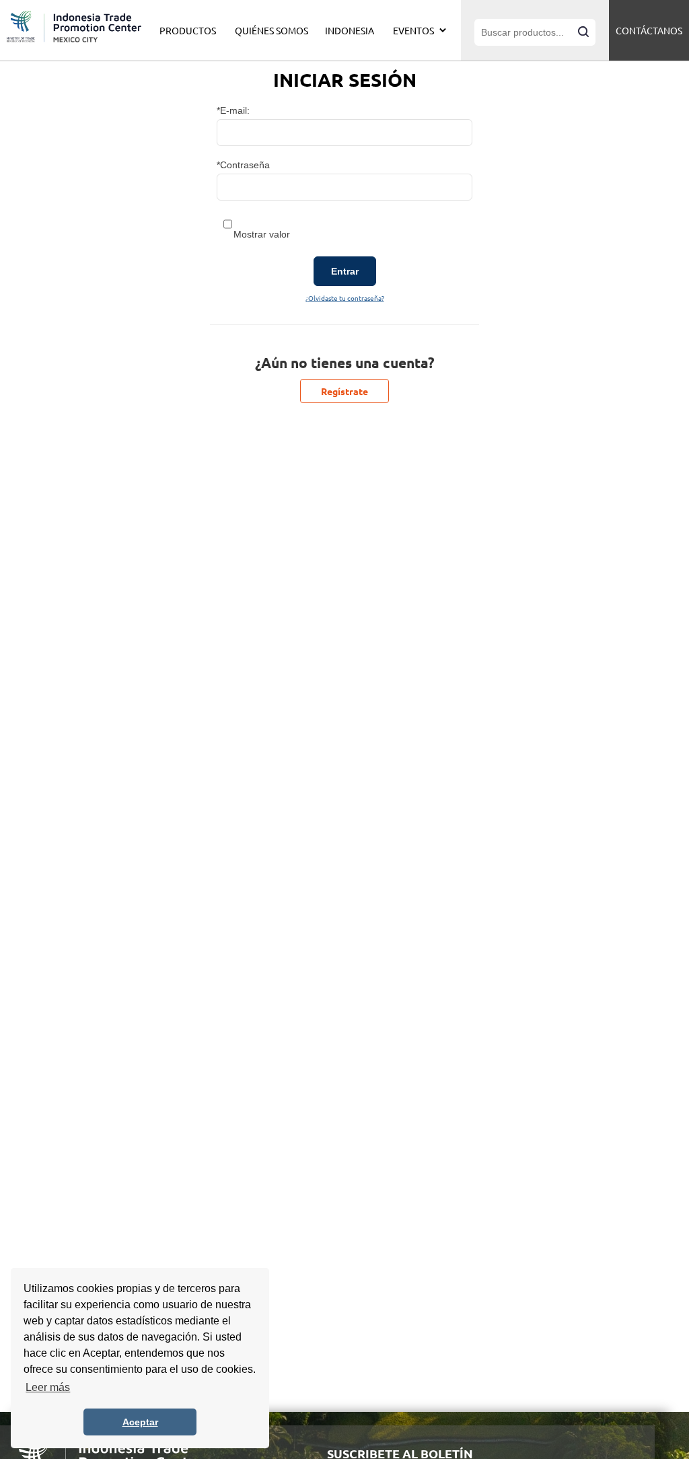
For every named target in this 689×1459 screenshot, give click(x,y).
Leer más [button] (48, 1387)
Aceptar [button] (140, 1422)
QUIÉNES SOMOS (271, 30)
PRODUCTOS (187, 30)
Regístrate (344, 391)
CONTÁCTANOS (649, 30)
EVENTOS (413, 30)
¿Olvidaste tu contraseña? (344, 298)
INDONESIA (349, 30)
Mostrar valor (261, 234)
